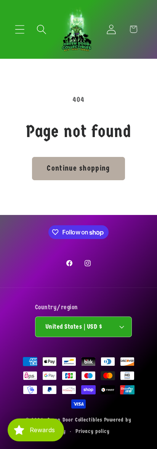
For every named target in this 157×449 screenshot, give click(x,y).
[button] (19, 29)
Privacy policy (92, 431)
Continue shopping (78, 168)
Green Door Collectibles (75, 420)
